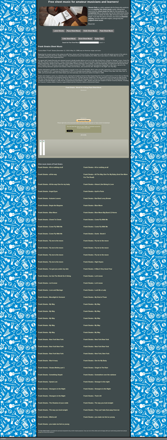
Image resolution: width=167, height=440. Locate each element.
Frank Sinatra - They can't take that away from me (101, 410)
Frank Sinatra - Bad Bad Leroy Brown (97, 198)
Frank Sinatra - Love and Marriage (50, 290)
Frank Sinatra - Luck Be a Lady (95, 290)
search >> (102, 42)
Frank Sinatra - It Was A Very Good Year (98, 269)
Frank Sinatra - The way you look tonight (98, 403)
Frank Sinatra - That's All (92, 396)
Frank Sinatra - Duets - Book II (94, 234)
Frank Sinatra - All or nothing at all (50, 167)
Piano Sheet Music (73, 31)
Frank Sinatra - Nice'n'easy (48, 360)
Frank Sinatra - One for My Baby (95, 360)
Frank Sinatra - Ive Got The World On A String (54, 276)
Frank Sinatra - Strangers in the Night (51, 389)
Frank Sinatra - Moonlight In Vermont (51, 297)
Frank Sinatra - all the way (47, 174)
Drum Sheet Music (85, 39)
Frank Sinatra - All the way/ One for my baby (54, 184)
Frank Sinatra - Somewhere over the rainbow (100, 375)
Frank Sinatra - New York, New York (96, 353)
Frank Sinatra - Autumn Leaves (49, 198)
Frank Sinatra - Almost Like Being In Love (99, 184)
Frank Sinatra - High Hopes (93, 262)
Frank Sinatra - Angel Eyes (48, 191)
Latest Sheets (59, 31)
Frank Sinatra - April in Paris (94, 191)
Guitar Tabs (99, 39)
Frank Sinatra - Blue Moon (93, 205)
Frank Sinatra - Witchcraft (47, 417)
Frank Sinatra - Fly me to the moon (50, 241)
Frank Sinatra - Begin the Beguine (50, 205)
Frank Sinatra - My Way (46, 304)
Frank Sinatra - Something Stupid (50, 375)
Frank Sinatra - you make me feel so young (99, 417)
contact (40, 432)
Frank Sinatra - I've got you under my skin (53, 269)
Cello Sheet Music (69, 39)
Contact (3, 438)
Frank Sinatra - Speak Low (47, 382)
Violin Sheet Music (90, 31)
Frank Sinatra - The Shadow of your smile (53, 403)
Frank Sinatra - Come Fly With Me (96, 219)
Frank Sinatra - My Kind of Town (95, 297)
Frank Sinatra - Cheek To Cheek (49, 219)
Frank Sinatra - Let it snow (93, 276)
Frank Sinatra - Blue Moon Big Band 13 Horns (100, 212)
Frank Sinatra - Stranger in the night (97, 382)
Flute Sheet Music (106, 31)
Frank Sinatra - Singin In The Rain (96, 368)
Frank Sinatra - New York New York (50, 339)
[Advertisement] (83, 104)
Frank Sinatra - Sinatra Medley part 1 (51, 368)
